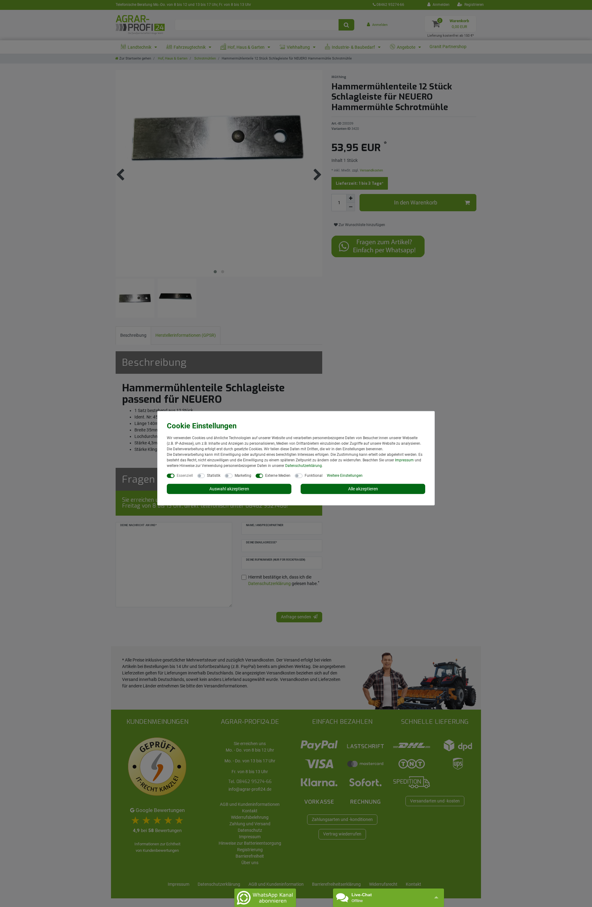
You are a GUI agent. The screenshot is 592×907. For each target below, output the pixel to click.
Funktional (314, 475)
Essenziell (185, 475)
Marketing (243, 475)
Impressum (404, 460)
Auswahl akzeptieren (229, 488)
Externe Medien (277, 475)
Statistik (213, 475)
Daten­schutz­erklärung (303, 465)
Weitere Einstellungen (345, 475)
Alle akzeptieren (363, 488)
